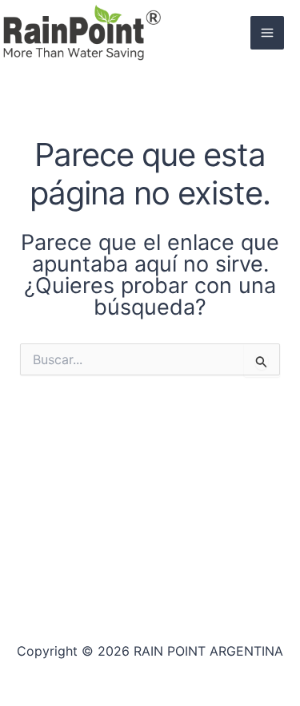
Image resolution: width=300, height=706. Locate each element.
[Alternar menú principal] (267, 33)
